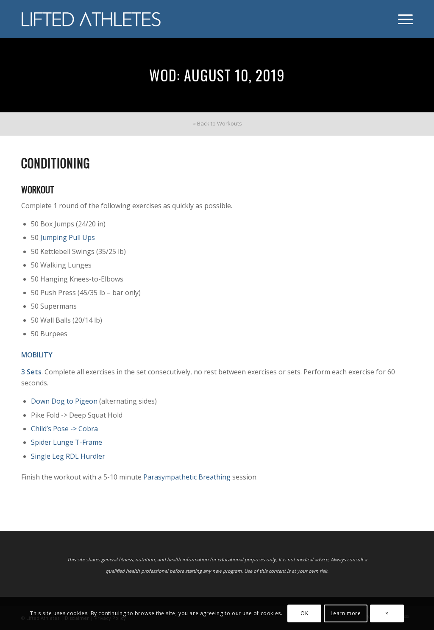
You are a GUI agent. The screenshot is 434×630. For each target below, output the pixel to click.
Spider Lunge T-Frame (66, 442)
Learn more (346, 613)
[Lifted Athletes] (91, 19)
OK (304, 613)
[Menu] (402, 19)
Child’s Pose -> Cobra (64, 428)
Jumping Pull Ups (67, 237)
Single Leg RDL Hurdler (68, 456)
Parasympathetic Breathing (187, 477)
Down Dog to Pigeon (64, 401)
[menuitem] (402, 19)
